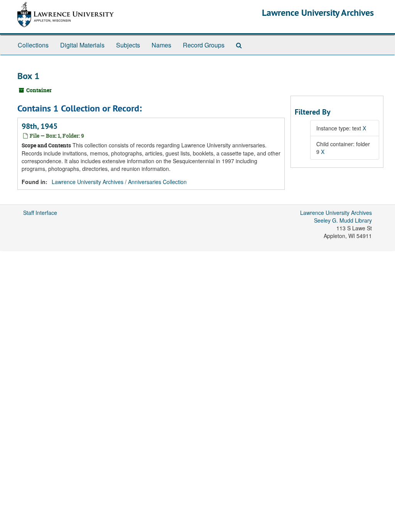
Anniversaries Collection (157, 182)
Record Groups (204, 45)
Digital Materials (82, 45)
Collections (33, 45)
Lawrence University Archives (318, 13)
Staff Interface (40, 212)
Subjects (128, 45)
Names (161, 45)
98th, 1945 (39, 126)
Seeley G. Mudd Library (343, 220)
